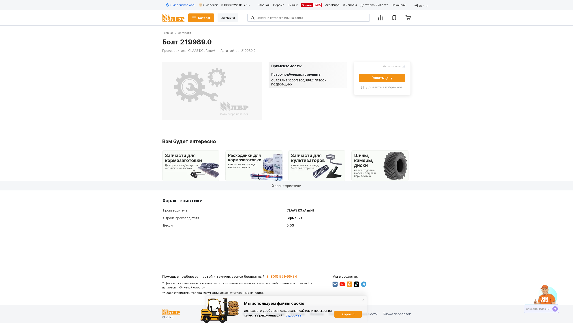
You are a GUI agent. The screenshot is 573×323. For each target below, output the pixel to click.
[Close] (362, 300)
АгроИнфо (332, 5)
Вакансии (399, 5)
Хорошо (348, 314)
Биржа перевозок (397, 314)
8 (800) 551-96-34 (281, 276)
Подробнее (292, 315)
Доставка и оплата (374, 5)
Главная (263, 5)
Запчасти (184, 33)
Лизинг (293, 5)
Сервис (278, 5)
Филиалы (350, 5)
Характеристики (286, 185)
